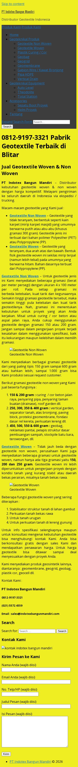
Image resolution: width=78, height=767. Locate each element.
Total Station (27, 96)
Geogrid (24, 61)
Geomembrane (29, 65)
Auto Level (25, 87)
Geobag (23, 57)
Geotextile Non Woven (34, 43)
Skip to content (13, 4)
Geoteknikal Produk (24, 39)
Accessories (18, 101)
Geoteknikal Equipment (27, 83)
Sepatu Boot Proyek (33, 105)
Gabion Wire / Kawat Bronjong (40, 70)
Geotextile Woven (31, 48)
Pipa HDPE (26, 74)
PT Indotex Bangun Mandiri (18, 11)
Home (14, 34)
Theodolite (26, 92)
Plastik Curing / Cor (32, 52)
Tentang (16, 114)
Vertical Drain (28, 79)
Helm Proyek (27, 109)
